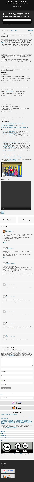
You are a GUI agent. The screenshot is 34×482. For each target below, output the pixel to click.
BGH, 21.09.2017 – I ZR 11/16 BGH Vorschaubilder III (11, 152)
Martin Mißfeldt (9, 230)
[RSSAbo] (8, 476)
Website (2, 375)
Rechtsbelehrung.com (14, 456)
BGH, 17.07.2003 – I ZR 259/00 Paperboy (9, 131)
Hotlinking (2, 42)
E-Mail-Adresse (3, 371)
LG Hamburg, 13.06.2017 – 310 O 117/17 (9, 150)
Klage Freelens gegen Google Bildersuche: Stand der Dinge (12, 157)
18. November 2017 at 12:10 (10, 323)
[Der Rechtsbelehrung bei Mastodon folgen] (17, 437)
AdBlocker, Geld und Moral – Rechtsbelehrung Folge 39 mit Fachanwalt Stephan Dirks (14, 127)
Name (2, 367)
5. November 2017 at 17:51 (10, 296)
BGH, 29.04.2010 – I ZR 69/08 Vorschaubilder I (10, 133)
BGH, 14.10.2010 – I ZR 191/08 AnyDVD (9, 135)
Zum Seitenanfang (4, 467)
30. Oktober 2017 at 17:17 (10, 231)
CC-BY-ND (29, 456)
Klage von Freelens (9, 111)
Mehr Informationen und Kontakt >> (11, 427)
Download (16, 24)
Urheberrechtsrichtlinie (9, 91)
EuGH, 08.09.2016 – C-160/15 (7, 145)
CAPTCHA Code (3, 384)
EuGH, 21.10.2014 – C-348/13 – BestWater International (11, 142)
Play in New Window (10, 24)
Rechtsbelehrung (17, 2)
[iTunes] (17, 403)
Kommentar (3, 357)
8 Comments (30, 30)
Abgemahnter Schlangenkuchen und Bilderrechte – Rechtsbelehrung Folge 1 (13, 123)
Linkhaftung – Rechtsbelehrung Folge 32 (7, 125)
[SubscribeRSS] (17, 408)
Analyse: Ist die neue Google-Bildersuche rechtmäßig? (11, 156)
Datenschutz (3, 463)
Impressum (3, 462)
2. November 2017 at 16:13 (10, 284)
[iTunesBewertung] (17, 431)
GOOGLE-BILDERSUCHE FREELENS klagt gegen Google (11, 155)
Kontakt (2, 465)
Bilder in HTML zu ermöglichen (11, 160)
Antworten (4, 242)
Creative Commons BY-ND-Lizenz (19, 453)
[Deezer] (17, 433)
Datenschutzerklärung (11, 355)
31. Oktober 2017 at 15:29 (10, 248)
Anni (7, 335)
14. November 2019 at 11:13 (10, 336)
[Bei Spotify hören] (17, 435)
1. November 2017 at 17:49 (10, 263)
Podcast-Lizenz (4, 440)
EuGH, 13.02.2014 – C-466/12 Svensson (9, 140)
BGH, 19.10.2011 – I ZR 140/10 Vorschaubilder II (10, 137)
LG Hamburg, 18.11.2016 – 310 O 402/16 (9, 147)
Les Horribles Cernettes (13, 159)
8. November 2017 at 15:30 (10, 311)
